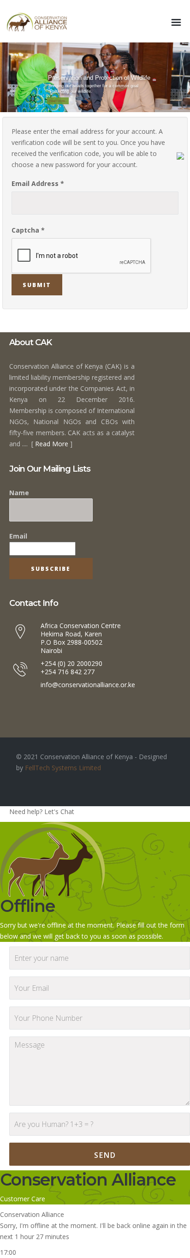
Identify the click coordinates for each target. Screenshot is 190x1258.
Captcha (28, 230)
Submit (37, 285)
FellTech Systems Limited (62, 767)
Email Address (38, 183)
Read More (51, 443)
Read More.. (58, 100)
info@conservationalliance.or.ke (88, 684)
